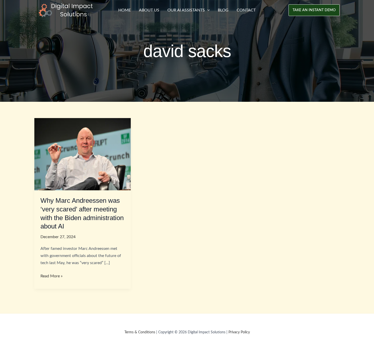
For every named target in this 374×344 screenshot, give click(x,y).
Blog (223, 10)
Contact (246, 10)
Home (124, 10)
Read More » (51, 277)
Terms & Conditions (139, 332)
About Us (149, 10)
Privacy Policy (239, 332)
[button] (314, 10)
